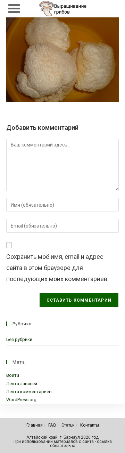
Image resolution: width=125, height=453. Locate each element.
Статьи (68, 425)
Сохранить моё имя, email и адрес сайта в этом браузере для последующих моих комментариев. (57, 268)
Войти (12, 375)
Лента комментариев (29, 391)
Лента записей (21, 383)
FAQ (52, 425)
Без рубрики (19, 339)
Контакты (89, 425)
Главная (34, 425)
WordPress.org (21, 399)
